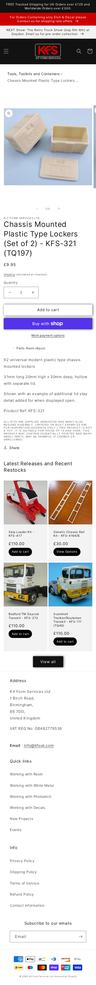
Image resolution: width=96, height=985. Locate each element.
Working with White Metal (32, 785)
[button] (6, 51)
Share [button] (14, 448)
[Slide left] (37, 208)
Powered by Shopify (65, 976)
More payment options (48, 335)
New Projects (21, 819)
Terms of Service (24, 883)
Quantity (10, 282)
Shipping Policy (23, 872)
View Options (67, 551)
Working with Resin (26, 774)
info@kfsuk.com (39, 745)
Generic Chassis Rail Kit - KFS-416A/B (69, 534)
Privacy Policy (22, 861)
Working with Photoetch (30, 796)
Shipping (9, 274)
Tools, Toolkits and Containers (33, 74)
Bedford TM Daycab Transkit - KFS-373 (24, 616)
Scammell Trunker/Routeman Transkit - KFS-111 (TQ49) (67, 619)
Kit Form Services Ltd (41, 976)
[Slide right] (58, 208)
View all (48, 661)
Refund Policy (22, 894)
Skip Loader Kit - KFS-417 (21, 534)
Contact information (27, 905)
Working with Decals (27, 807)
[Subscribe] (80, 936)
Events (16, 830)
